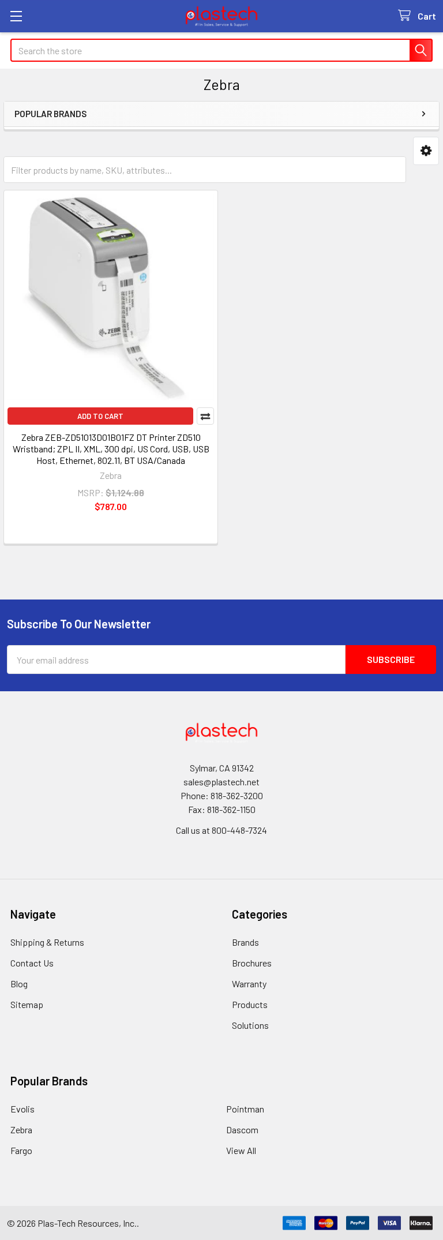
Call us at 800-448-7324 (221, 830)
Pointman (245, 1108)
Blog (19, 983)
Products (250, 1004)
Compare (205, 416)
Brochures (252, 962)
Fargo (21, 1150)
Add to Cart (100, 416)
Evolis (22, 1108)
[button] (426, 151)
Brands (245, 941)
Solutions (250, 1025)
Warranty (249, 983)
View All (241, 1150)
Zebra (21, 1129)
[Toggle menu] (16, 16)
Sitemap (26, 1004)
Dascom (242, 1129)
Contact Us (32, 962)
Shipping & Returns (47, 941)
